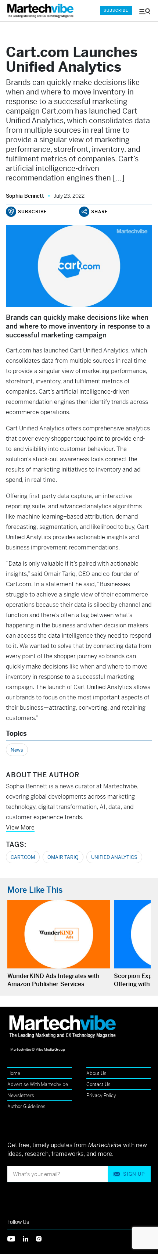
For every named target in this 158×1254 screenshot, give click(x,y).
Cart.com (23, 857)
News (17, 750)
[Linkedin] (29, 1238)
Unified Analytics (114, 857)
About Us (96, 1073)
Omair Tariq (63, 857)
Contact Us (98, 1084)
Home (13, 1073)
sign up (134, 1174)
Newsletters (20, 1095)
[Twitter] (15, 1238)
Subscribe (116, 10)
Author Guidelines (26, 1106)
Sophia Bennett (25, 196)
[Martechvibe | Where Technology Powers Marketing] (42, 10)
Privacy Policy (101, 1095)
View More (20, 827)
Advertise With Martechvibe (37, 1084)
